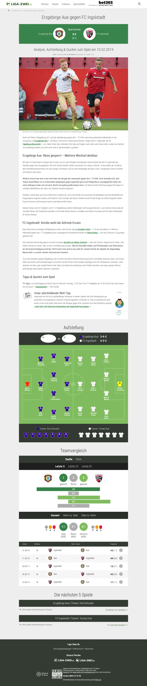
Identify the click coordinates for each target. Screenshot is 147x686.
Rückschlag (92, 232)
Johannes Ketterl (119, 313)
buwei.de (66, 672)
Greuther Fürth (84, 229)
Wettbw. (37, 544)
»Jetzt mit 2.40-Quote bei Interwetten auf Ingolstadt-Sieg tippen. (61, 306)
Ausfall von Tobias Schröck (75, 242)
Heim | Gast (75, 544)
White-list (98, 680)
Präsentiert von (93, 5)
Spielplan (117, 610)
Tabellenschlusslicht (32, 144)
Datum (24, 544)
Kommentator (41, 287)
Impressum (89, 649)
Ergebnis (113, 544)
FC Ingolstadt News (16, 11)
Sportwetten (79, 4)
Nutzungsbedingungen (62, 649)
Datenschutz (78, 649)
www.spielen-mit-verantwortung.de (84, 672)
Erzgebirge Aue (41, 141)
